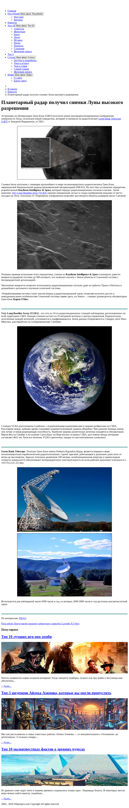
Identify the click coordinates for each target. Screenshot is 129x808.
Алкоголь (19, 28)
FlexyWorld (13, 13)
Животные (19, 31)
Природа (18, 45)
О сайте (18, 78)
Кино (17, 34)
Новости (12, 22)
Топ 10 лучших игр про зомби (26, 637)
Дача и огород (21, 63)
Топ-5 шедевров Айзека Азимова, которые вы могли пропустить (56, 693)
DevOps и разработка (25, 60)
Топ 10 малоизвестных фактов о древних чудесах (43, 749)
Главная (12, 10)
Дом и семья (20, 66)
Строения (19, 48)
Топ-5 (11, 54)
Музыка (18, 40)
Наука (17, 43)
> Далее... (6, 686)
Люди (17, 37)
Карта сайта (20, 80)
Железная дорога (23, 51)
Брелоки (18, 19)
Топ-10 (11, 25)
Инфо (11, 74)
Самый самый (21, 69)
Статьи (11, 57)
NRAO (22, 618)
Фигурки (19, 17)
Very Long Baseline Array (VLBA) (29, 193)
